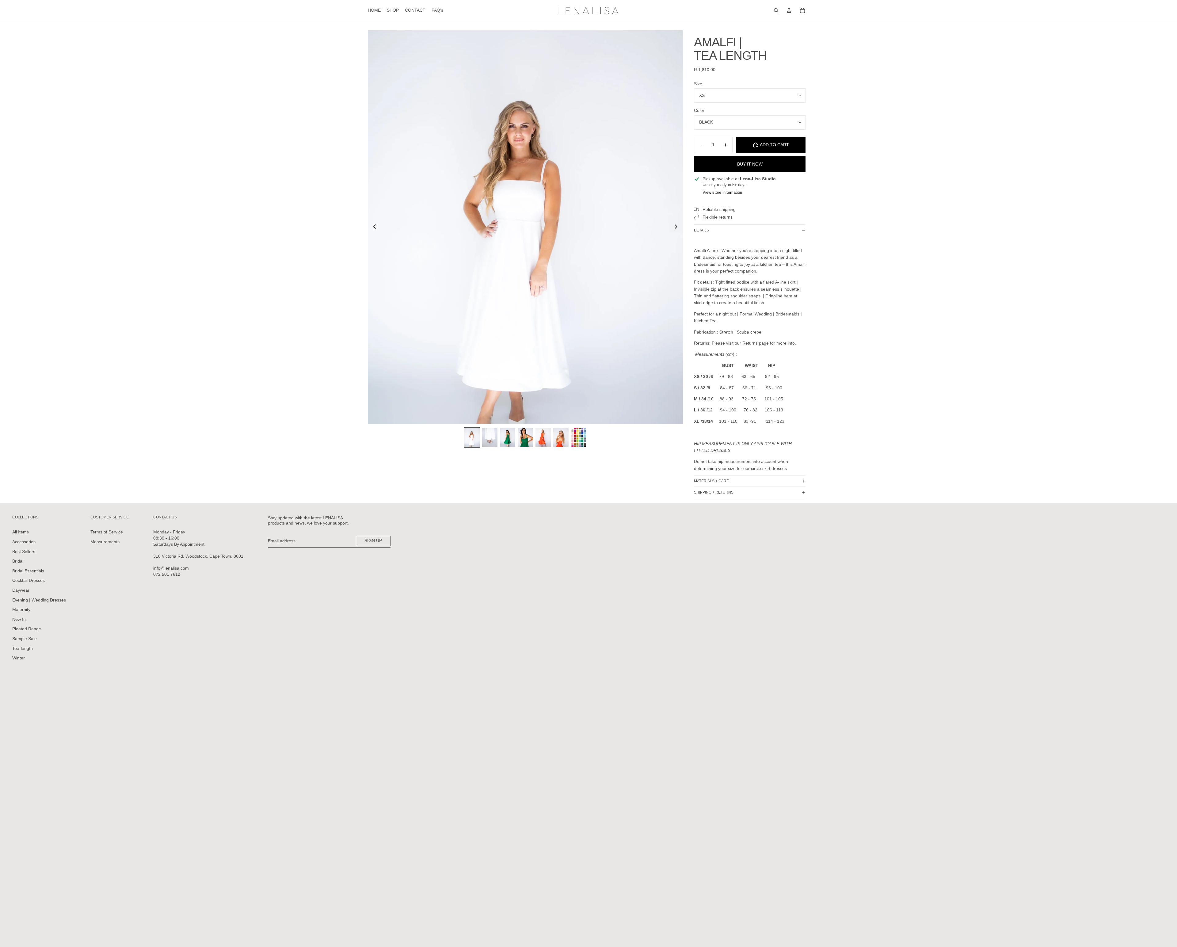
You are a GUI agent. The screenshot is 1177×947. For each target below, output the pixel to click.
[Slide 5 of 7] (543, 437)
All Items (20, 531)
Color (699, 110)
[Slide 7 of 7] (578, 437)
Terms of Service (106, 531)
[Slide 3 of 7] (507, 437)
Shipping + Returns (713, 492)
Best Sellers (23, 551)
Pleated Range (26, 628)
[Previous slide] (373, 227)
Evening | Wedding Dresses (39, 600)
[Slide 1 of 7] (472, 437)
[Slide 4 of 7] (525, 437)
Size (698, 83)
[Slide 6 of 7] (561, 437)
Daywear (20, 590)
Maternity (21, 609)
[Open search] (776, 10)
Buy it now (750, 164)
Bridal (17, 561)
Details (701, 230)
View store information (722, 192)
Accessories (24, 541)
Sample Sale (24, 638)
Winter (18, 657)
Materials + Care (711, 481)
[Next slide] (678, 227)
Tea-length (22, 648)
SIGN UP (373, 540)
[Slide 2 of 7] (489, 437)
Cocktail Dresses (28, 580)
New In (19, 619)
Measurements (105, 541)
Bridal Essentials (28, 570)
